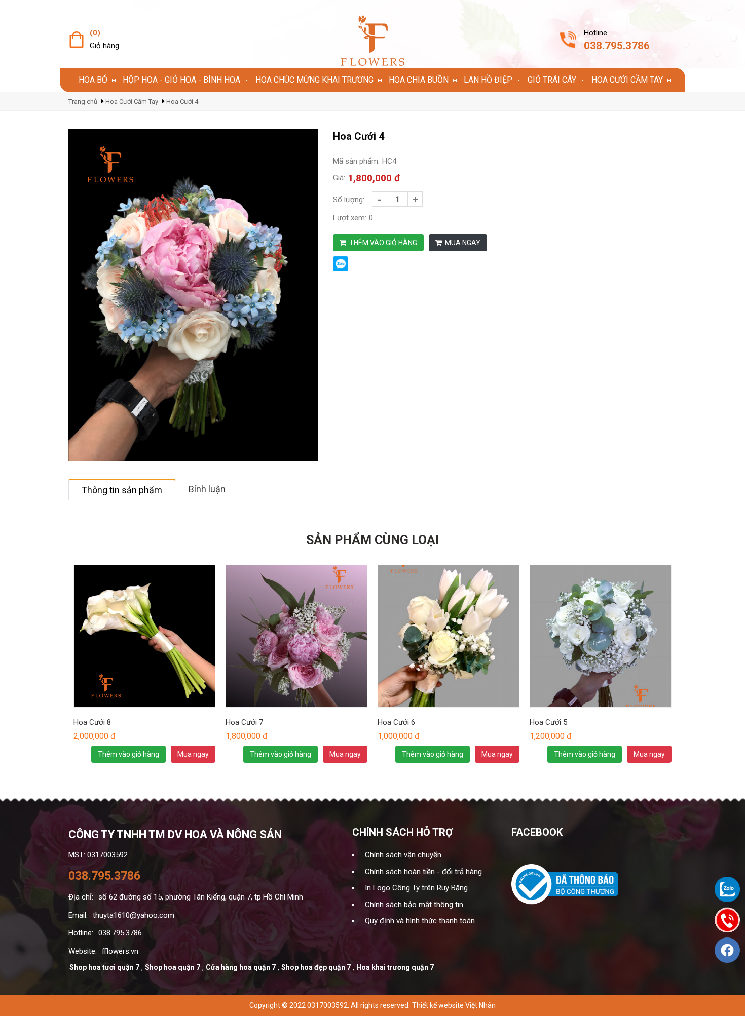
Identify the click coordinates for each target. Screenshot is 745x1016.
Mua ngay (461, 243)
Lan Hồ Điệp (488, 80)
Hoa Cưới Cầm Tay (627, 80)
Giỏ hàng (104, 45)
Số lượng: (348, 199)
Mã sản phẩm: (356, 161)
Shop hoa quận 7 (172, 967)
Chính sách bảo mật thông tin (414, 904)
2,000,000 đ (94, 736)
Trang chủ (82, 101)
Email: (78, 915)
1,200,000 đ (551, 736)
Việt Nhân (480, 1005)
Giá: (339, 177)
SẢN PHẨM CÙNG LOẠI (372, 540)
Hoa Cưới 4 (182, 101)
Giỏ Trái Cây (552, 80)
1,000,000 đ (399, 736)
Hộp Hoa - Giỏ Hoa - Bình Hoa (181, 80)
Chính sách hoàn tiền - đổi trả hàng (423, 871)
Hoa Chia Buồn (419, 80)
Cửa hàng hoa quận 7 (241, 967)
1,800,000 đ (374, 178)
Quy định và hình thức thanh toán (420, 920)
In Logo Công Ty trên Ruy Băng (416, 887)
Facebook (537, 832)
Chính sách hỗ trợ (402, 832)
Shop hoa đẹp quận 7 (316, 967)
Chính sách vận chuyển (403, 854)
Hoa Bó (93, 80)
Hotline (595, 32)
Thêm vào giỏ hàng (382, 243)
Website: (82, 951)
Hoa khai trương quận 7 (395, 967)
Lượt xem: (349, 217)
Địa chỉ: (80, 897)
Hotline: (80, 932)
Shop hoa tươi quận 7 (104, 967)
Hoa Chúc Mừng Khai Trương (314, 80)
